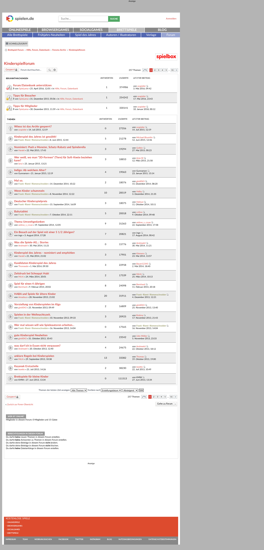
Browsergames (55, 30)
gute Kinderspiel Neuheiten (30, 335)
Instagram (95, 539)
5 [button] (166, 70)
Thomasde (23, 266)
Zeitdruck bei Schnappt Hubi (31, 273)
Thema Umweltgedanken (29, 221)
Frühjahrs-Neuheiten (51, 34)
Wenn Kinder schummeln (29, 191)
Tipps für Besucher (24, 95)
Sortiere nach (94, 390)
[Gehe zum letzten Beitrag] (147, 86)
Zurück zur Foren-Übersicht (20, 404)
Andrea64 (23, 246)
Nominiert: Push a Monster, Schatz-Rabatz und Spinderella (50, 147)
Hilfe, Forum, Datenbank (38, 50)
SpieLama (23, 89)
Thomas (140, 357)
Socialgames (91, 30)
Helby (139, 191)
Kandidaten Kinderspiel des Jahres (35, 263)
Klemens (140, 253)
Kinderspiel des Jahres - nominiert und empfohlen (44, 253)
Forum (170, 34)
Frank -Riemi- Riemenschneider (33, 140)
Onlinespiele (20, 30)
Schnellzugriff (18, 44)
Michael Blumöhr (144, 137)
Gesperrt (10, 69)
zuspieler (141, 86)
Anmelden (171, 18)
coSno (139, 212)
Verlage (151, 34)
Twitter (79, 539)
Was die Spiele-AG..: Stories (31, 242)
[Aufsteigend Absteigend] (130, 390)
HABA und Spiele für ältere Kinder (35, 294)
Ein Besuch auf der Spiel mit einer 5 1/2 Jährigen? (44, 232)
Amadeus (22, 297)
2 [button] (154, 70)
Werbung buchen (43, 539)
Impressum (11, 539)
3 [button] (158, 70)
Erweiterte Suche (54, 70)
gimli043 (140, 181)
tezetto (21, 369)
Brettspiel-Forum (16, 50)
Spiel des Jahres (85, 34)
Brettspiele (127, 30)
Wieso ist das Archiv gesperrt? (33, 126)
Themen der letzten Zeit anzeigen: (55, 390)
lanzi (20, 164)
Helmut (139, 202)
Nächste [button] (176, 70)
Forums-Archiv (59, 50)
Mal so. (18, 180)
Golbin (139, 148)
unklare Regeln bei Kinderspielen (34, 356)
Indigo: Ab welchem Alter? (30, 170)
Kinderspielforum (77, 50)
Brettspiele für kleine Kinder (31, 376)
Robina (139, 315)
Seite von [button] (145, 70)
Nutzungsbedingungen (130, 539)
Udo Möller (141, 336)
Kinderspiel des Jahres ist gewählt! (35, 136)
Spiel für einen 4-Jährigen (29, 283)
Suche (114, 19)
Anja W (139, 158)
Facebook (63, 539)
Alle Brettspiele (17, 34)
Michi (21, 277)
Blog (162, 30)
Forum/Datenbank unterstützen (32, 85)
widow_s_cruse (25, 225)
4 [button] (162, 70)
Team (25, 539)
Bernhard (22, 287)
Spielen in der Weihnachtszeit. (32, 314)
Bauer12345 (142, 264)
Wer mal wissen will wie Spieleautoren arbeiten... (44, 325)
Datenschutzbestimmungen (162, 539)
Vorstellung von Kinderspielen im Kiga (37, 304)
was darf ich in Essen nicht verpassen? (37, 345)
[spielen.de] (20, 21)
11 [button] (172, 70)
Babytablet (21, 211)
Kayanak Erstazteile (26, 366)
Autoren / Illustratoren (121, 34)
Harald (21, 150)
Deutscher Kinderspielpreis (30, 201)
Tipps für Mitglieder (25, 106)
